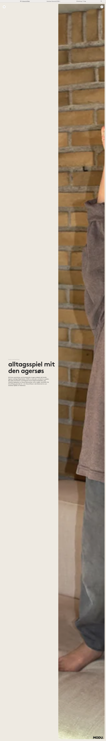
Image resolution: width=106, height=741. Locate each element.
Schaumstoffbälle (26, 1)
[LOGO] (98, 738)
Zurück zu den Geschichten (13, 359)
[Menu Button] (4, 6)
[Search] (101, 1)
